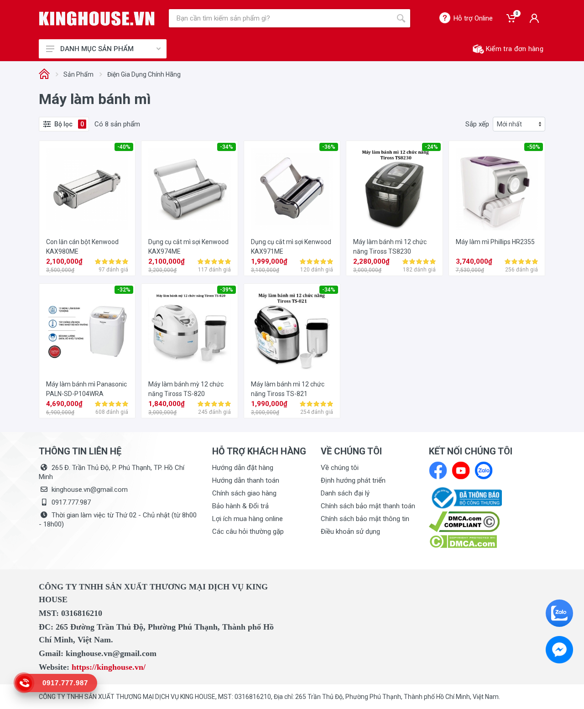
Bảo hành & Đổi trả (240, 506)
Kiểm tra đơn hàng (514, 49)
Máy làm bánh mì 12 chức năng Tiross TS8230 (390, 246)
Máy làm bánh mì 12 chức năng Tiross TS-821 (287, 389)
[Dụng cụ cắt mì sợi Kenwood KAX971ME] (292, 189)
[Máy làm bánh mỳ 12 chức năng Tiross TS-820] (189, 332)
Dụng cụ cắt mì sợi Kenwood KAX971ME (291, 246)
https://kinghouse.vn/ (109, 667)
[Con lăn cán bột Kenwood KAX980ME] (87, 189)
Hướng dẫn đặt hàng (242, 468)
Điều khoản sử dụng (350, 531)
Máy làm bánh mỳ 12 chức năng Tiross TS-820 (186, 389)
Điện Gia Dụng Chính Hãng (144, 74)
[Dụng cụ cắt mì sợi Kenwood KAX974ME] (189, 189)
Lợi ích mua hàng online (247, 519)
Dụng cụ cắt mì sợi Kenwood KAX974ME (188, 246)
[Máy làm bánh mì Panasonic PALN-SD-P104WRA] (87, 332)
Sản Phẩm (78, 74)
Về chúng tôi (340, 468)
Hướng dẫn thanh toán (245, 480)
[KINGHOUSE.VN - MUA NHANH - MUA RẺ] (97, 18)
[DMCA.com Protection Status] (463, 541)
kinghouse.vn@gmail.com (90, 489)
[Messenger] (559, 649)
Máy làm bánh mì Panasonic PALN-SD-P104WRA (86, 389)
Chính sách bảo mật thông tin (365, 519)
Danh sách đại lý (345, 493)
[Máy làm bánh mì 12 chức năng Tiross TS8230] (394, 189)
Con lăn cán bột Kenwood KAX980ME (82, 246)
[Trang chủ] (44, 74)
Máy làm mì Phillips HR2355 (495, 241)
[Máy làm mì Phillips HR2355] (497, 189)
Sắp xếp (477, 124)
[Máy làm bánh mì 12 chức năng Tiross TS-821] (292, 332)
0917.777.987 (71, 502)
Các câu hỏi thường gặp (248, 531)
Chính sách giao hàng (244, 493)
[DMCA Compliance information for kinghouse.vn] (487, 521)
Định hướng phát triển (353, 480)
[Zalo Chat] (559, 613)
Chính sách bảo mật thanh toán (368, 506)
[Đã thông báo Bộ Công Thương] (465, 497)
